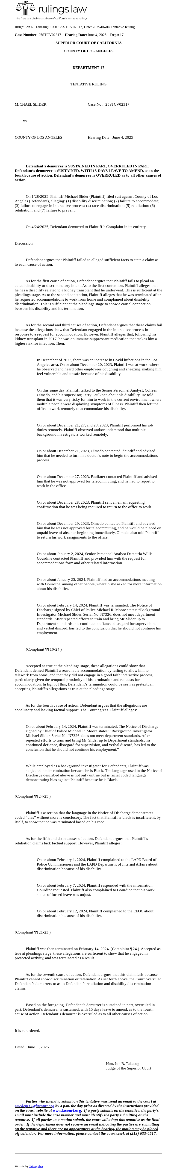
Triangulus (36, 1166)
